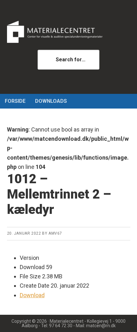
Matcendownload (68, 32)
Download (32, 295)
